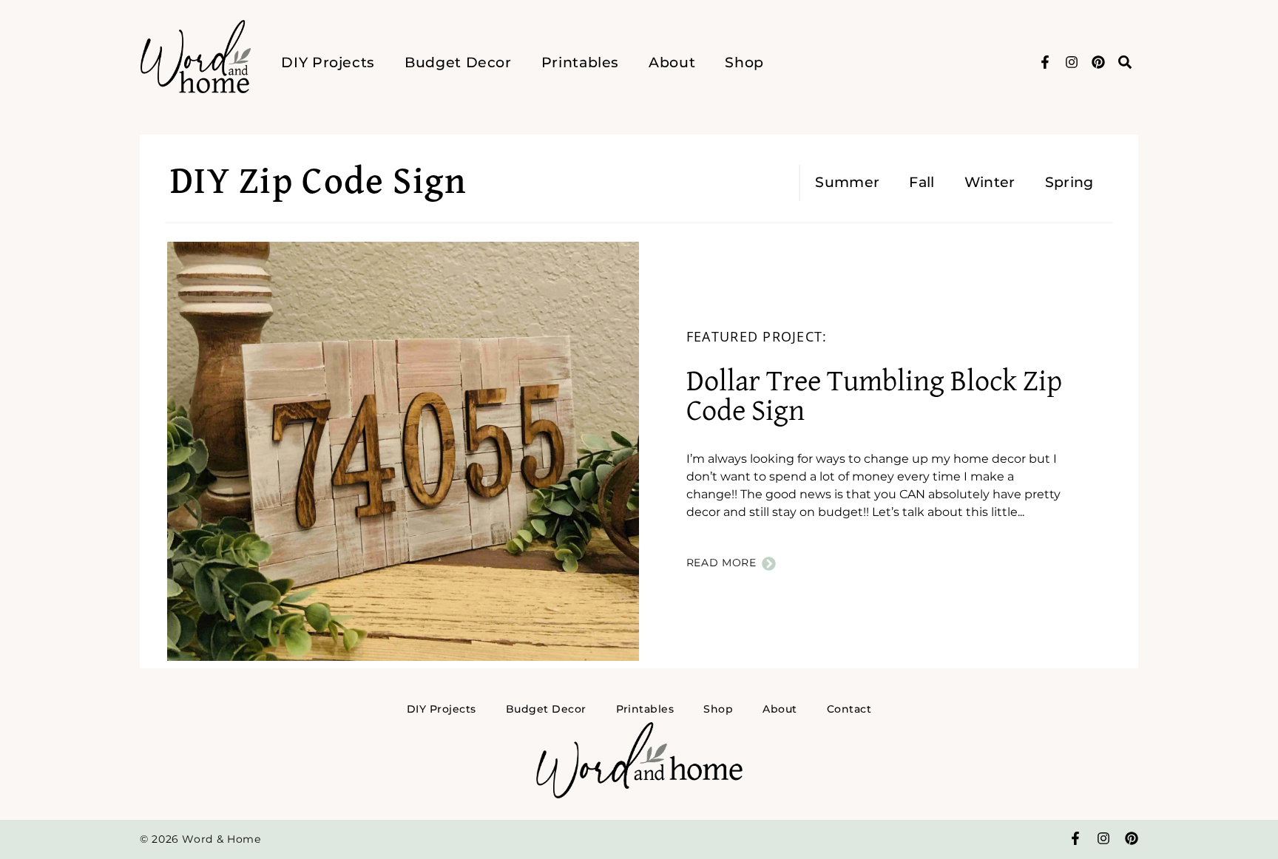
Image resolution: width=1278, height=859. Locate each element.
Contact (849, 709)
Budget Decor (458, 62)
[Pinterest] (1098, 62)
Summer (847, 182)
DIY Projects (328, 62)
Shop (744, 62)
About (672, 62)
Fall (921, 182)
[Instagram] (1071, 62)
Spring (1069, 182)
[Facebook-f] (1045, 62)
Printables (580, 62)
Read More (721, 562)
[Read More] (769, 564)
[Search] (1125, 62)
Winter (989, 182)
